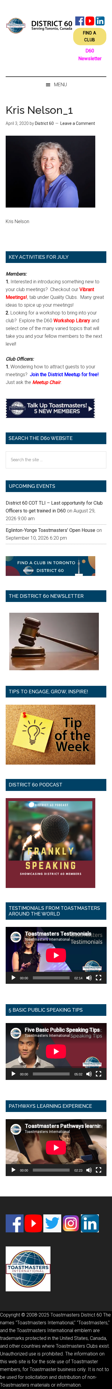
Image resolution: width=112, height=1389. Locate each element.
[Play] (13, 978)
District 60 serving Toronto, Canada (39, 25)
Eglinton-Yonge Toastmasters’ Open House (50, 530)
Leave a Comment (77, 123)
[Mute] (89, 978)
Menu (60, 84)
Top (105, 1381)
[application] (56, 955)
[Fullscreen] (99, 978)
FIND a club (89, 36)
